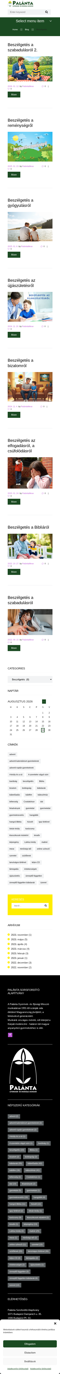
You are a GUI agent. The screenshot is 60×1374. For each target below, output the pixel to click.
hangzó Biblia (15, 822)
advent (12, 754)
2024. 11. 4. (13, 406)
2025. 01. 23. (13, 166)
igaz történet (44, 822)
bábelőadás (14, 795)
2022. (19, 962)
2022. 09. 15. (13, 640)
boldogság (26, 788)
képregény (14, 842)
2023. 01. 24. (13, 493)
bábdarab (41, 788)
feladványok (14, 808)
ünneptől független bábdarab (22, 882)
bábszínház (43, 795)
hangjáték (34, 815)
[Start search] (46, 12)
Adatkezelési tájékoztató (17, 1369)
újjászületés (14, 876)
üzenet (43, 882)
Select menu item (30, 21)
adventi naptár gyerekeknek (21, 768)
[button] (55, 1323)
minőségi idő (25, 849)
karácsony (29, 829)
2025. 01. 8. (13, 246)
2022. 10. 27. (13, 564)
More (14, 94)
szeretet (12, 856)
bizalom (12, 788)
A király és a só (15, 774)
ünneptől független (34, 876)
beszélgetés (28, 781)
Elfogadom (30, 1344)
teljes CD (36, 862)
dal (41, 802)
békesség (13, 802)
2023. (19, 934)
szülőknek (26, 856)
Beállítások (30, 1361)
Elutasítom (30, 1352)
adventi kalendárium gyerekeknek (24, 761)
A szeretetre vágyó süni (38, 774)
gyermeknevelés (16, 815)
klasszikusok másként (18, 835)
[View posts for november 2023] (44, 701)
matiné (45, 842)
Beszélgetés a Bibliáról (28, 527)
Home (15, 29)
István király (14, 829)
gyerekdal (30, 808)
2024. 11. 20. (13, 326)
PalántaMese (28, 86)
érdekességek (30, 869)
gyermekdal (45, 808)
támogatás (14, 869)
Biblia (41, 781)
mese (11, 849)
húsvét (30, 822)
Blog (27, 29)
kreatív (37, 835)
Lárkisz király (30, 842)
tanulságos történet (17, 862)
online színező (43, 849)
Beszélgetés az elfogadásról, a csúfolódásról (21, 445)
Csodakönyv (29, 802)
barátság (13, 781)
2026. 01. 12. (13, 86)
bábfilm (29, 795)
